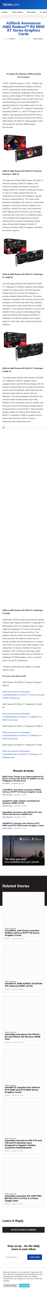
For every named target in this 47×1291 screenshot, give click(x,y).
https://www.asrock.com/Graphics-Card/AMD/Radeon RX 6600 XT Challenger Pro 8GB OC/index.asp (22, 716)
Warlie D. (12, 38)
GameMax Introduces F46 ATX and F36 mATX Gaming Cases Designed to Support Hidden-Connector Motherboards (23, 1144)
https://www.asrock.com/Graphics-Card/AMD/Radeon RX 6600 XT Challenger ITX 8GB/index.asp (22, 754)
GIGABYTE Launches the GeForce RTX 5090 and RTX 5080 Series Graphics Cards (23, 824)
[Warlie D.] (5, 39)
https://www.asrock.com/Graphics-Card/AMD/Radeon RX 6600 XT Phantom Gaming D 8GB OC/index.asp (23, 695)
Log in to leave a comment (23, 1230)
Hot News (6, 783)
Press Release (38, 38)
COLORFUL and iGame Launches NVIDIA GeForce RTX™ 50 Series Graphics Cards (22, 790)
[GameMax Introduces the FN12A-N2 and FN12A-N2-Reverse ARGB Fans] (23, 1012)
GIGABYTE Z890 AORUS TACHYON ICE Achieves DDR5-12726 (21, 802)
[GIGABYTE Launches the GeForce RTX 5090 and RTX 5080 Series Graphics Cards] (23, 1065)
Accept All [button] (24, 1285)
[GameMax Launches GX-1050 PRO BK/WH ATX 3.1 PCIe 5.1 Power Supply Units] (23, 1174)
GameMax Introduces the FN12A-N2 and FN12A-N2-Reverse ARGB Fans (21, 813)
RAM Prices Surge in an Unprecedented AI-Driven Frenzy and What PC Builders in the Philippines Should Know (23, 778)
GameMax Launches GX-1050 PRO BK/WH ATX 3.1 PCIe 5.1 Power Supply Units (23, 1198)
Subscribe (35, 1257)
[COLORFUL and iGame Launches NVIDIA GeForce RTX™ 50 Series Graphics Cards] (23, 908)
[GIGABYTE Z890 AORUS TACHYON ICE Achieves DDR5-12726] (23, 962)
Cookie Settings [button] (10, 1285)
